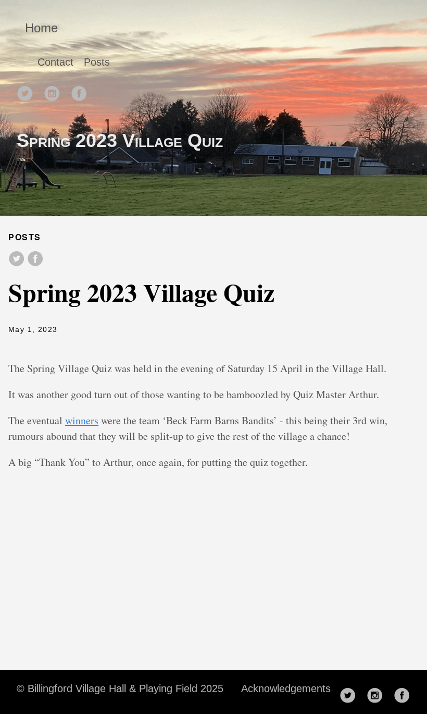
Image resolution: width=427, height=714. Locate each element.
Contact (55, 62)
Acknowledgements (286, 688)
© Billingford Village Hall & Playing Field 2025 (120, 688)
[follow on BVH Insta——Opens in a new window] (55, 90)
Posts (97, 62)
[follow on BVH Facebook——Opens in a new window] (82, 90)
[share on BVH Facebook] (35, 259)
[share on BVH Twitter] (16, 259)
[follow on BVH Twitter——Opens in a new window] (28, 90)
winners (81, 420)
